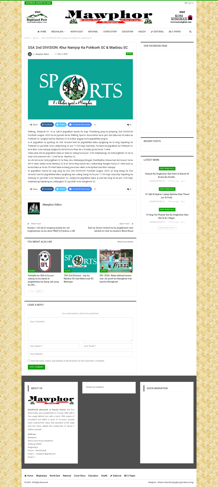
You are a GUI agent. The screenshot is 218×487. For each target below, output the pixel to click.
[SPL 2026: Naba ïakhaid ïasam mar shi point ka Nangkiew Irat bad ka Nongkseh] (116, 261)
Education (127, 31)
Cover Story (110, 31)
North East (77, 31)
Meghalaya (57, 31)
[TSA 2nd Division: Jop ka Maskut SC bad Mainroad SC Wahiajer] (80, 261)
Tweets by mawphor (95, 387)
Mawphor (152, 482)
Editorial (159, 31)
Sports (129, 54)
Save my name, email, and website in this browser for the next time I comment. (68, 360)
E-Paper (176, 31)
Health (142, 31)
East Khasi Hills (167, 169)
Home (43, 31)
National (93, 31)
